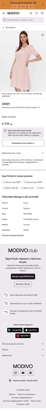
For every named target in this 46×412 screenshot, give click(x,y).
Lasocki (5, 208)
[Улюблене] (36, 13)
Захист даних (36, 401)
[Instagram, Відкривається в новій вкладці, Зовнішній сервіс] (15, 373)
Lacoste (26, 224)
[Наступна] (43, 5)
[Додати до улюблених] (43, 35)
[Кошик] (42, 13)
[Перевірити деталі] (43, 153)
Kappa (4, 219)
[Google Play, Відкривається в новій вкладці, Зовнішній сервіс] (15, 330)
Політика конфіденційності (22, 398)
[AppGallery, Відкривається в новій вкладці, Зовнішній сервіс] (23, 335)
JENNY (5, 203)
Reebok (5, 224)
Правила (12, 394)
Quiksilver (6, 230)
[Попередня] (3, 5)
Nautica (26, 208)
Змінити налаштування (26, 394)
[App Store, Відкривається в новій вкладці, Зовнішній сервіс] (31, 330)
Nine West (27, 214)
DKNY (6, 104)
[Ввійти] (31, 13)
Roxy (4, 214)
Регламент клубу (23, 404)
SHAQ (26, 230)
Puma (25, 203)
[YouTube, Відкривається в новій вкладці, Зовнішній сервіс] (23, 373)
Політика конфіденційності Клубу (16, 401)
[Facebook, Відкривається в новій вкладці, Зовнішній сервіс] (30, 373)
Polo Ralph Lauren (31, 219)
